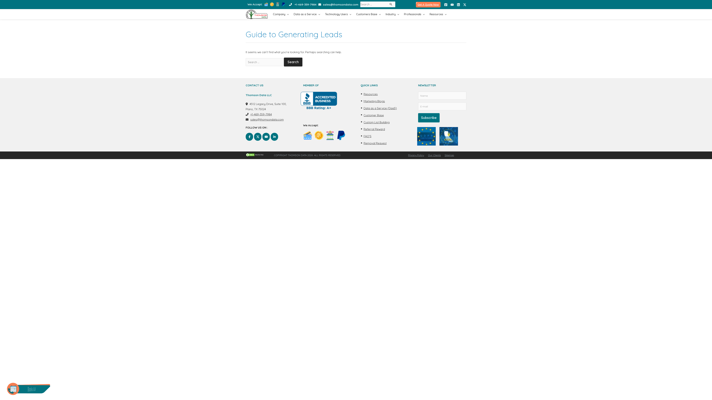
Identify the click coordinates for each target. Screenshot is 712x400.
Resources (371, 94)
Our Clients (434, 155)
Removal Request (375, 143)
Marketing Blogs (374, 101)
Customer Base (374, 115)
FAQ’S (367, 136)
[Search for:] (264, 62)
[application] (287, 14)
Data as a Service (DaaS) (380, 108)
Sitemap (449, 155)
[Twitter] (464, 4)
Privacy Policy (416, 155)
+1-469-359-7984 (305, 4)
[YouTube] (452, 4)
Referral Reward (374, 129)
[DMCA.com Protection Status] (260, 155)
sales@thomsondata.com (340, 4)
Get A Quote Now (428, 4)
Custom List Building (377, 122)
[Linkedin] (458, 4)
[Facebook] (445, 4)
